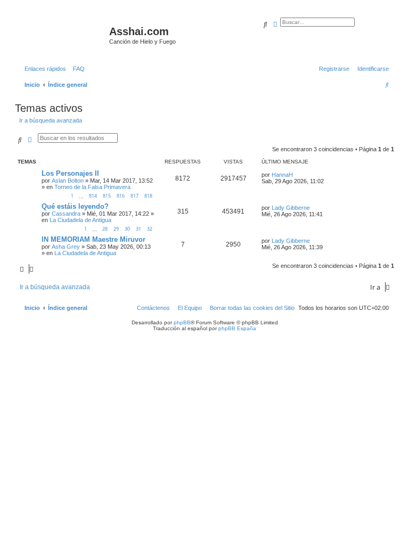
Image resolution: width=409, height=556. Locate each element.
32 (149, 228)
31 (138, 228)
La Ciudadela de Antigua (80, 220)
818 (148, 195)
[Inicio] (63, 35)
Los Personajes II (70, 173)
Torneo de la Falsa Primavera (92, 187)
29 (116, 228)
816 (121, 195)
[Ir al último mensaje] (297, 174)
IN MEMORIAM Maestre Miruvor (93, 239)
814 (93, 195)
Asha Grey (66, 246)
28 (105, 228)
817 (134, 195)
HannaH (282, 174)
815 (107, 195)
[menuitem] (77, 68)
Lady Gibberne (291, 208)
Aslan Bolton (68, 180)
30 (127, 228)
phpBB (182, 322)
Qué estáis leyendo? (75, 206)
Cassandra (66, 213)
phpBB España (237, 328)
